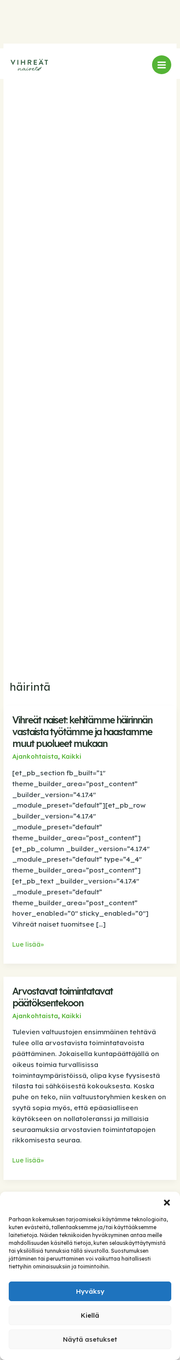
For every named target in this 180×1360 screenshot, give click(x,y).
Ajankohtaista (35, 756)
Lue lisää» (28, 945)
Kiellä (90, 1315)
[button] (167, 1202)
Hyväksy (90, 1291)
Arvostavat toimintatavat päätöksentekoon (62, 997)
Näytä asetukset (90, 1339)
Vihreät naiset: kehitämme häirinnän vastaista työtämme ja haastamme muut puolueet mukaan (82, 731)
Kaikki (71, 756)
